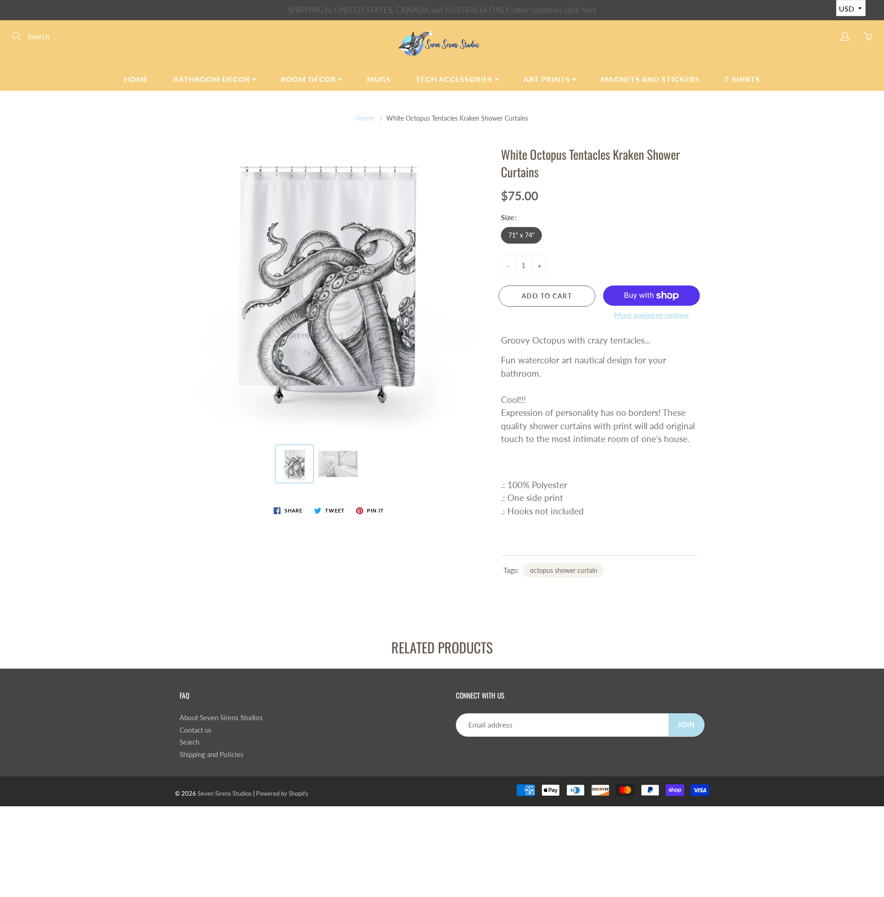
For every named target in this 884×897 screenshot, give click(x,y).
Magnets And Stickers (650, 79)
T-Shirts (742, 79)
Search (189, 742)
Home (136, 79)
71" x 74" (521, 235)
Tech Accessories (455, 79)
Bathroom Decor (212, 79)
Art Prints (547, 79)
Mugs (379, 79)
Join (686, 724)
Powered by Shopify (282, 793)
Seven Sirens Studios (225, 793)
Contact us (196, 730)
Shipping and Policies (212, 754)
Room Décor (309, 79)
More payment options (651, 314)
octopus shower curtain (563, 570)
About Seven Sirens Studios (221, 718)
